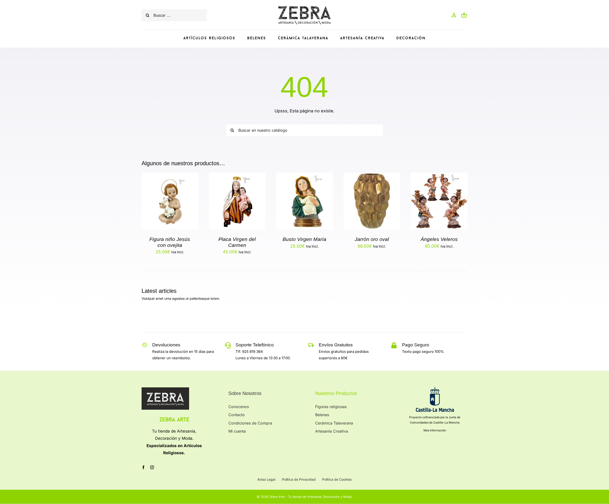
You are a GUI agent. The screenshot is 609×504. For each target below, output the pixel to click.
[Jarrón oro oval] (372, 176)
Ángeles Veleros (439, 239)
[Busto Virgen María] (304, 176)
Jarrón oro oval (372, 239)
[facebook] (143, 467)
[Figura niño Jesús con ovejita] (170, 176)
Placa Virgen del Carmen (237, 242)
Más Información (434, 430)
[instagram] (152, 467)
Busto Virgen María (304, 239)
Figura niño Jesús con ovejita (169, 242)
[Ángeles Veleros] (439, 176)
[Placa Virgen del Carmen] (237, 176)
